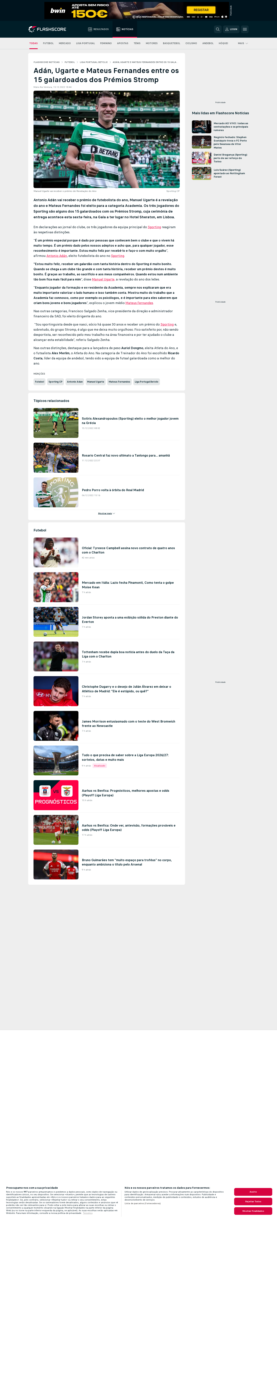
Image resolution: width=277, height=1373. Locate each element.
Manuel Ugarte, (103, 279)
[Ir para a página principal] (50, 29)
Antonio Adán (56, 256)
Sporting (154, 227)
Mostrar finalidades (253, 1211)
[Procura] (218, 29)
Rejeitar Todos (253, 1201)
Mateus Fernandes (139, 303)
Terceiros (88, 1213)
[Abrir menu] (245, 29)
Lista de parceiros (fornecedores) (143, 1203)
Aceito (253, 1191)
